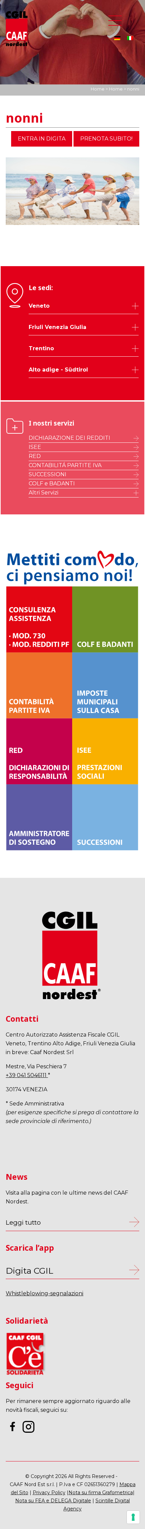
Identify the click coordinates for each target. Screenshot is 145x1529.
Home (98, 89)
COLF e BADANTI (52, 483)
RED (35, 456)
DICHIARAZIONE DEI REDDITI (69, 438)
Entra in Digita (41, 138)
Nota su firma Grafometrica (100, 1492)
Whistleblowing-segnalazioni (44, 1293)
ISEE (35, 447)
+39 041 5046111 (27, 1075)
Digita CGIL (29, 1271)
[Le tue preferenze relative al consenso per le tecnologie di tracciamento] (133, 1517)
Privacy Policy (49, 1492)
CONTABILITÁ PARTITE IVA (65, 465)
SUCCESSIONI (47, 474)
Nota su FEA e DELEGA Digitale (53, 1501)
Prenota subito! (106, 138)
